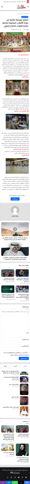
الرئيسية (25, 13)
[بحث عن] (28, 7)
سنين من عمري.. (15, 397)
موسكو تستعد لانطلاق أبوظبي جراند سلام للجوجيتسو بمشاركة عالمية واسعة (22, 296)
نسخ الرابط (15, 199)
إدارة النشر (25, 29)
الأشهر (25, 366)
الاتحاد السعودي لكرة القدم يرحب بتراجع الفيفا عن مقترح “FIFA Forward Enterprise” (8, 295)
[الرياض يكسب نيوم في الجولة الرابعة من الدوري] (7, 273)
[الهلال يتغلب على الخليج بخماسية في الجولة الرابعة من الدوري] (22, 273)
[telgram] (4, 477)
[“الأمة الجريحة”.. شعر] (24, 389)
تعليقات (5, 366)
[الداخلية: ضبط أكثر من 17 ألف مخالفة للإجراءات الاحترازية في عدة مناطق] (24, 372)
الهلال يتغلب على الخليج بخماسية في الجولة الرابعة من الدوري (22, 279)
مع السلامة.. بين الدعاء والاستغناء (9, 453)
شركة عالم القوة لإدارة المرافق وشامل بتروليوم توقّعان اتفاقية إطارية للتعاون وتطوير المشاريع (8, 436)
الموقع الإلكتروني (25, 346)
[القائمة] (2, 7)
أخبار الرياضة (20, 13)
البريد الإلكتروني (25, 339)
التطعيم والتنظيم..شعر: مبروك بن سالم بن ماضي (11, 378)
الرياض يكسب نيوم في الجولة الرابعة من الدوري (8, 279)
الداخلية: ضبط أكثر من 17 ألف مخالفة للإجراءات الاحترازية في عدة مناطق (10, 372)
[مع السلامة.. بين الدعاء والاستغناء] (7, 447)
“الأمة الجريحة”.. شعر (14, 385)
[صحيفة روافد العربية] (21, 6)
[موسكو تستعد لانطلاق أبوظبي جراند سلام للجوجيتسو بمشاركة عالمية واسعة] (22, 289)
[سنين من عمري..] (24, 400)
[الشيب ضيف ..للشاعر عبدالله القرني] (24, 411)
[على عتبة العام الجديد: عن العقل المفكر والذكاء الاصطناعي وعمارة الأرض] (22, 450)
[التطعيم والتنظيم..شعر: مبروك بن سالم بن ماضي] (24, 379)
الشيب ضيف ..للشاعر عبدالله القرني (11, 407)
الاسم (27, 332)
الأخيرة (15, 366)
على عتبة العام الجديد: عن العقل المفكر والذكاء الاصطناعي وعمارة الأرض (23, 459)
